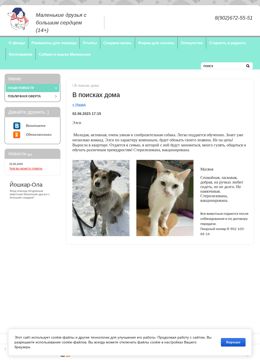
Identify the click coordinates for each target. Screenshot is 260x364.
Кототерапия (20, 54)
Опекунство (192, 43)
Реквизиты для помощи (53, 43)
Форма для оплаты (156, 43)
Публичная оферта (24, 96)
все (29, 154)
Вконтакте (35, 126)
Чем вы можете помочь (25, 168)
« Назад (79, 104)
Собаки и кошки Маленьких (65, 54)
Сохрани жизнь (117, 43)
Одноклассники (39, 134)
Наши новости (21, 88)
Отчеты (90, 43)
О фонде (17, 43)
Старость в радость (227, 43)
